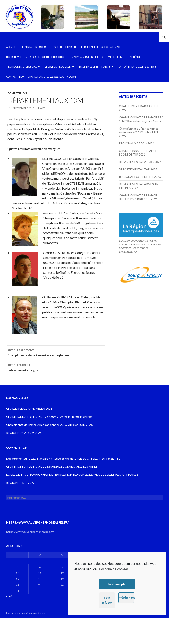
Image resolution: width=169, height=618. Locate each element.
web (43, 108)
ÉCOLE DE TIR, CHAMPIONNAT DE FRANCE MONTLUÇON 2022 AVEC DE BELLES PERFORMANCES (72, 474)
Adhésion (135, 56)
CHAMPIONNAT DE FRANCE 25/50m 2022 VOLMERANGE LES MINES (51, 466)
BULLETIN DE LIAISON (64, 47)
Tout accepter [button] (117, 584)
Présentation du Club (34, 47)
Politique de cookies (114, 569)
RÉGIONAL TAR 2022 (20, 482)
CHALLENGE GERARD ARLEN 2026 (29, 408)
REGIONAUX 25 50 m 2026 (136, 143)
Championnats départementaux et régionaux (38, 353)
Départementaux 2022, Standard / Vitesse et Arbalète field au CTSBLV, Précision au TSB (63, 458)
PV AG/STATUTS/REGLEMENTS (87, 56)
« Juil (9, 596)
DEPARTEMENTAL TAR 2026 (138, 169)
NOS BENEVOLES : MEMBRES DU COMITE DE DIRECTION (35, 56)
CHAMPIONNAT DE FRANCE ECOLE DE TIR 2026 (138, 152)
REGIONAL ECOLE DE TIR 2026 (140, 176)
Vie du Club (115, 56)
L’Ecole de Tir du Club (58, 66)
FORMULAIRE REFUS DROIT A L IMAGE (101, 47)
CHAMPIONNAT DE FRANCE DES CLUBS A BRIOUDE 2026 (138, 197)
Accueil (11, 47)
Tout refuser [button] (107, 600)
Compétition (17, 93)
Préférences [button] (126, 597)
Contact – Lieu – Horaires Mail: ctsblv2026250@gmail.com (41, 76)
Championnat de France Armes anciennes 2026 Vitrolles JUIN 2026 (138, 132)
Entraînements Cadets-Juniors (137, 66)
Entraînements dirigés (22, 367)
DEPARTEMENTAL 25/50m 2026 (140, 162)
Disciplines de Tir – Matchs (94, 66)
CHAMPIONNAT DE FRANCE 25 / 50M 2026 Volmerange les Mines (141, 119)
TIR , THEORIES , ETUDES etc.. (21, 66)
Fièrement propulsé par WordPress (25, 612)
